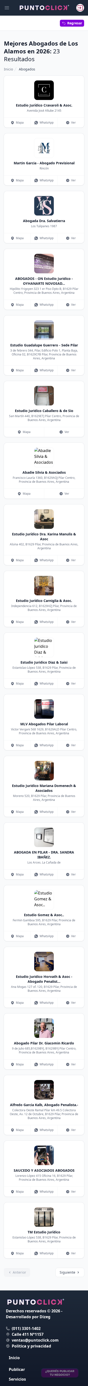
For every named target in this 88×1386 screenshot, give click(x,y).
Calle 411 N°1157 (28, 1334)
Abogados (27, 69)
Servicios (17, 1379)
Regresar (74, 23)
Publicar (17, 1369)
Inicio (8, 69)
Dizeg (45, 1316)
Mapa (20, 122)
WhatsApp (47, 122)
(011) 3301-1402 (26, 1328)
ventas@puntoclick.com (35, 1340)
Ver (73, 122)
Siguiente (67, 1272)
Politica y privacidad (31, 1346)
